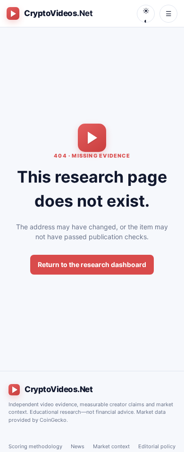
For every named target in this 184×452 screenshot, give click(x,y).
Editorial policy (157, 446)
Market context (111, 446)
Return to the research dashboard (92, 264)
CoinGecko (53, 420)
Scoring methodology (35, 446)
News (77, 446)
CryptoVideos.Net (58, 389)
